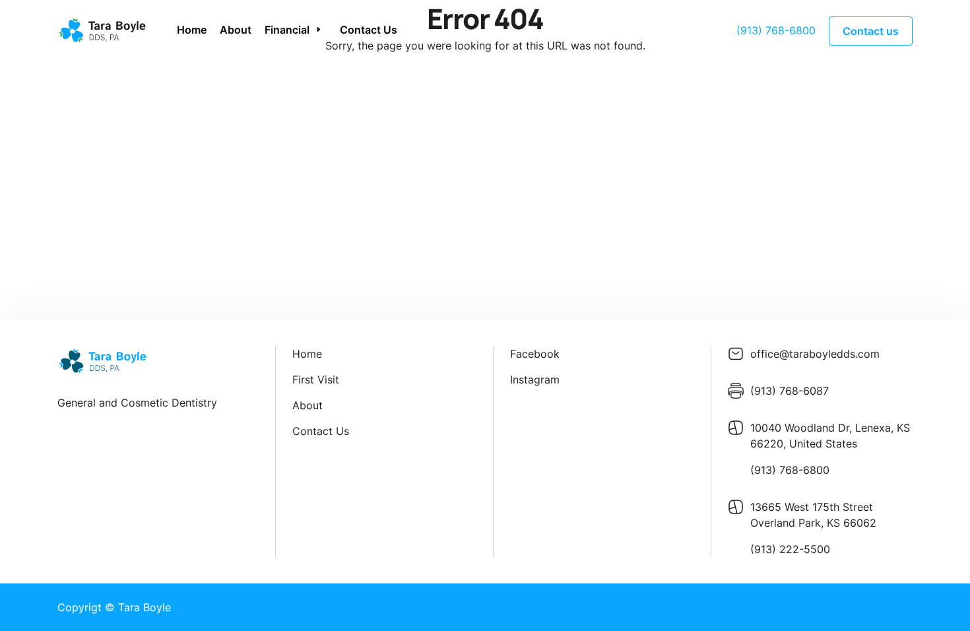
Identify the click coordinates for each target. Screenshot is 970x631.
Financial (287, 29)
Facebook (535, 353)
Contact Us (368, 29)
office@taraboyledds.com (815, 353)
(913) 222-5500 (790, 549)
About (235, 29)
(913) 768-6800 (776, 30)
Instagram (535, 379)
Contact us (871, 31)
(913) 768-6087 (789, 390)
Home (192, 29)
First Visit (315, 379)
